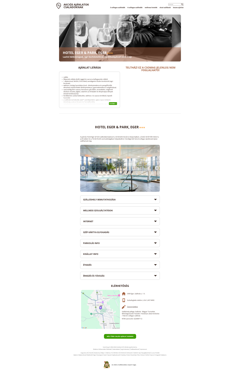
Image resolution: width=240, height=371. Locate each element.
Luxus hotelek (155, 353)
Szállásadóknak (134, 349)
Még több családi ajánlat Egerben (120, 336)
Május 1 (103, 353)
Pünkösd (123, 353)
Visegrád (157, 355)
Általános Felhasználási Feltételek (102, 349)
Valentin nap (137, 353)
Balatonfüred (82, 355)
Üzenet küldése (132, 307)
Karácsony (97, 353)
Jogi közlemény (125, 349)
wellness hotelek (151, 7)
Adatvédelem (116, 349)
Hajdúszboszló (116, 355)
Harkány (123, 355)
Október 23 (116, 353)
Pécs (138, 355)
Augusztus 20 (84, 353)
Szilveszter (129, 353)
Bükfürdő (90, 355)
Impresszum (143, 349)
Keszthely (133, 355)
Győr (105, 355)
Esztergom (100, 355)
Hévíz (128, 355)
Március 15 (109, 353)
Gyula (109, 355)
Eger (95, 355)
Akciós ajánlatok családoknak (76, 6)
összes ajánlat (178, 7)
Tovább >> (113, 103)
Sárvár (143, 355)
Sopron (152, 355)
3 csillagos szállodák (117, 7)
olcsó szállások (165, 7)
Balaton (76, 355)
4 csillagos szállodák (134, 7)
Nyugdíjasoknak (146, 353)
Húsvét (91, 353)
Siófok (147, 355)
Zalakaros (163, 355)
